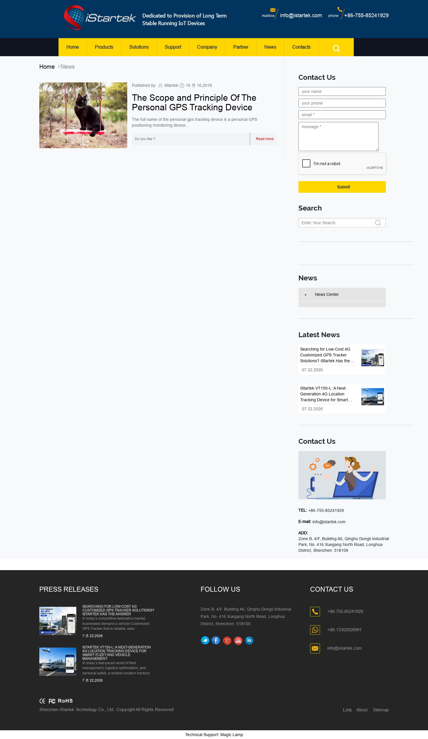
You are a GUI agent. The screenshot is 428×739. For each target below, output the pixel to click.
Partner (240, 47)
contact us (316, 441)
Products (104, 47)
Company (207, 47)
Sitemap (381, 709)
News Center (327, 294)
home (48, 66)
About (361, 709)
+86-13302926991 (344, 629)
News (270, 47)
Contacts (301, 47)
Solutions (139, 47)
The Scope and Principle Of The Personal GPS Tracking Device (194, 102)
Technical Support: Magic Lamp (214, 734)
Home (72, 47)
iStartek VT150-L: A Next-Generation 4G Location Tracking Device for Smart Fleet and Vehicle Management (116, 653)
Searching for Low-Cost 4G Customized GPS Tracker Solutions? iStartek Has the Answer (118, 610)
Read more (265, 139)
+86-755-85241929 (366, 15)
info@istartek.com (301, 15)
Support (173, 47)
